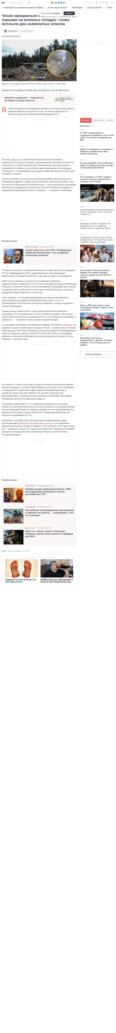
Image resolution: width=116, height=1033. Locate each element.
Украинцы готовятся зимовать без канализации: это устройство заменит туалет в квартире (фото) (95, 226)
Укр (112, 3)
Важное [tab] (110, 120)
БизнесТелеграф (94, 8)
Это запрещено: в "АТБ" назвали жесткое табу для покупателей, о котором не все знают (95, 179)
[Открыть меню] (3, 3)
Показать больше (93, 354)
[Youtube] (96, 3)
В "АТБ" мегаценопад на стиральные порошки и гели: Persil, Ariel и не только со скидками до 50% (97, 136)
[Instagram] (103, 2)
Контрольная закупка (57, 8)
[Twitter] (100, 2)
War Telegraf (30, 528)
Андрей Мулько (13, 31)
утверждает (66, 325)
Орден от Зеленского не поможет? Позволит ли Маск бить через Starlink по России (96, 151)
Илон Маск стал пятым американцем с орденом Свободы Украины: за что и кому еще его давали (96, 341)
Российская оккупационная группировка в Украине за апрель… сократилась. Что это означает (49, 513)
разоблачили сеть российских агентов (35, 423)
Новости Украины (31, 247)
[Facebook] (85, 2)
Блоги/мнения (30, 507)
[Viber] (89, 3)
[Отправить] (29, 3)
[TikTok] (107, 3)
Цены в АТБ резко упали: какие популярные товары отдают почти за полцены (96, 307)
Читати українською (11, 36)
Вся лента (84, 126)
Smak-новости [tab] (98, 120)
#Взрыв (18, 551)
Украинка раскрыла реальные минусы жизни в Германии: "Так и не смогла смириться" (97, 212)
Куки (57, 13)
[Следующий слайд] (113, 8)
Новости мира (30, 485)
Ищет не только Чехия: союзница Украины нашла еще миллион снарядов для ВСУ (49, 534)
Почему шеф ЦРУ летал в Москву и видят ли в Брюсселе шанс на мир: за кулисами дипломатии (97, 165)
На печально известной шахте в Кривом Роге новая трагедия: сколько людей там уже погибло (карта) (95, 273)
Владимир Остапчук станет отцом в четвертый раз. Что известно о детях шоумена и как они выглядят (96, 240)
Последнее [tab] (85, 120)
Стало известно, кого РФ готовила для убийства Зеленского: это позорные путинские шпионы (48, 253)
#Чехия (10, 551)
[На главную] (58, 3)
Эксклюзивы (77, 8)
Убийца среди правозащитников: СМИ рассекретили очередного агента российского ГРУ (48, 492)
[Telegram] (93, 2)
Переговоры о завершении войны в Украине (23, 8)
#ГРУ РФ (26, 551)
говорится (15, 159)
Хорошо (69, 13)
